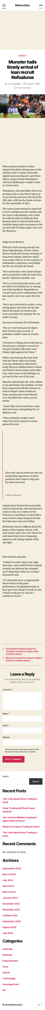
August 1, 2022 (33, 84)
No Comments (24, 88)
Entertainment (10, 960)
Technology (8, 978)
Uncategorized (10, 984)
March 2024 (9, 874)
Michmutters (22, 5)
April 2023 (8, 886)
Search (5, 776)
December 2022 (11, 903)
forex (5, 966)
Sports (22, 56)
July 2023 (7, 880)
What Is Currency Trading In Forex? (21, 826)
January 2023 (10, 898)
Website (6, 737)
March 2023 (9, 892)
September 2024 (11, 868)
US (4, 990)
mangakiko (16, 84)
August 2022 (9, 927)
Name (5, 714)
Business (7, 955)
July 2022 (7, 933)
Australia (7, 949)
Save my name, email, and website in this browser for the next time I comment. (22, 750)
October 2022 (10, 915)
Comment (7, 690)
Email (5, 726)
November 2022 (11, 909)
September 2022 (11, 921)
